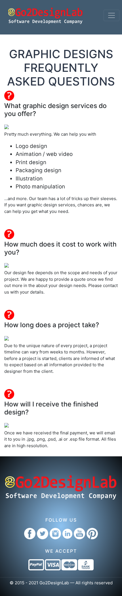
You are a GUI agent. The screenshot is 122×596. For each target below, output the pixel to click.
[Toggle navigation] (111, 15)
